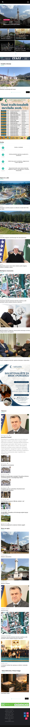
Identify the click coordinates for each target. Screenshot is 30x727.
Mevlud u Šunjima (5, 38)
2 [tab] (12, 92)
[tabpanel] (15, 28)
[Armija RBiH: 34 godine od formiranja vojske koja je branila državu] (5, 506)
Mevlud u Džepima (21, 50)
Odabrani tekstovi (5, 608)
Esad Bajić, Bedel (5, 693)
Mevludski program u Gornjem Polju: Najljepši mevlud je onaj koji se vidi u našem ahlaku (7, 48)
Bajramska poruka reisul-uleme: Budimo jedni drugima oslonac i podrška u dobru (13, 266)
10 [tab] (20, 92)
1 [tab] (15, 54)
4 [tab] (14, 92)
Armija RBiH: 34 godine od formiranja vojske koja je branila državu (14, 513)
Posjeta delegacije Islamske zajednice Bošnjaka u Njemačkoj (14, 360)
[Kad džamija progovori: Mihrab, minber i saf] (5, 494)
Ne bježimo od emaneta (7, 465)
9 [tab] (19, 92)
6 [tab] (16, 92)
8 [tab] (18, 92)
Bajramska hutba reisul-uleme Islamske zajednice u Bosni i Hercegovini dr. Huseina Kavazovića (18, 169)
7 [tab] (17, 92)
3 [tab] (13, 92)
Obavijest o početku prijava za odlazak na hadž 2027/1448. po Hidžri (14, 208)
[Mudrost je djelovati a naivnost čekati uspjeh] (5, 518)
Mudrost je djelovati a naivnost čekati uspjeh (13, 525)
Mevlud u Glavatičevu (11, 24)
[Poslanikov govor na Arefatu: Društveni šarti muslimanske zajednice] (5, 482)
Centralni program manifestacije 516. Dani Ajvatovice (13, 237)
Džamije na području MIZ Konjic (8, 89)
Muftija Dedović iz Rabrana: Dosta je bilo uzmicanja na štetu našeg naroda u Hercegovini (15, 331)
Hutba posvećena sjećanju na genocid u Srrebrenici (18, 155)
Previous (27, 92)
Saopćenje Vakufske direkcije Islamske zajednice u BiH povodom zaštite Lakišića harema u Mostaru (13, 301)
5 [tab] (15, 92)
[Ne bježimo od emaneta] (5, 458)
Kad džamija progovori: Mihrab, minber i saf (12, 501)
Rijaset (1, 206)
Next (29, 92)
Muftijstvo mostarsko (5, 299)
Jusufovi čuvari (6, 437)
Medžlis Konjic (6, 19)
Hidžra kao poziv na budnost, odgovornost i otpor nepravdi (18, 162)
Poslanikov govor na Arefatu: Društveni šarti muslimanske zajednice (13, 489)
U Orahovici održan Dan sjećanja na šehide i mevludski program (22, 37)
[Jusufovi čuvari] (15, 424)
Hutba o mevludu (18, 147)
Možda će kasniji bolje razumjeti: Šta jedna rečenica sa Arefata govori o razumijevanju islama (15, 477)
